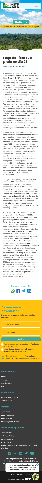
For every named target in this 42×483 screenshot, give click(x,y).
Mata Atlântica (6, 418)
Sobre (3, 377)
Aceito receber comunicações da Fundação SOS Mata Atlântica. (21, 345)
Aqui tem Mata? (7, 433)
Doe (2, 386)
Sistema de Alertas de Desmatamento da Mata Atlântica (19, 447)
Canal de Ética (6, 383)
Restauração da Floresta (10, 422)
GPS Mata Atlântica (8, 436)
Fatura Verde (6, 442)
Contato (4, 380)
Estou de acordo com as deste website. (19, 350)
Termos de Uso (7, 401)
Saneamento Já (7, 439)
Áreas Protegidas (7, 415)
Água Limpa (5, 412)
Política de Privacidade (9, 397)
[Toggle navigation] (36, 6)
